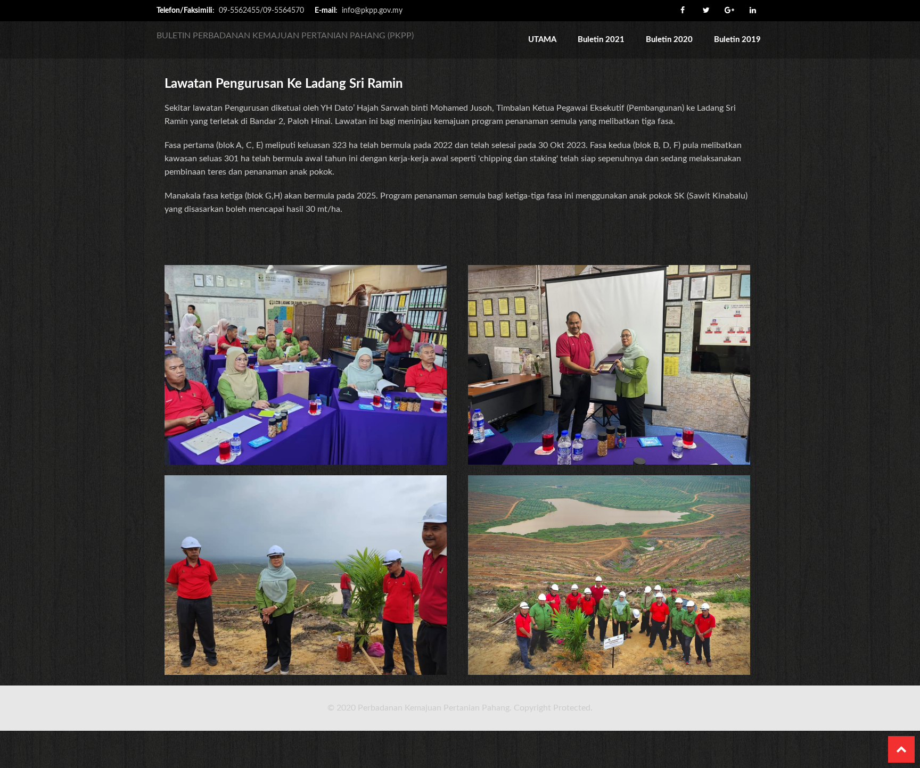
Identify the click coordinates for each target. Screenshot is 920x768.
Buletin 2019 (737, 40)
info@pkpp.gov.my (372, 10)
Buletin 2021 (601, 40)
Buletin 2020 (669, 40)
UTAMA (542, 40)
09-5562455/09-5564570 (261, 10)
